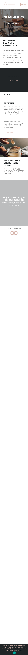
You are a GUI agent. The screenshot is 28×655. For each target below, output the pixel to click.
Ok (14, 652)
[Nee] (26, 649)
